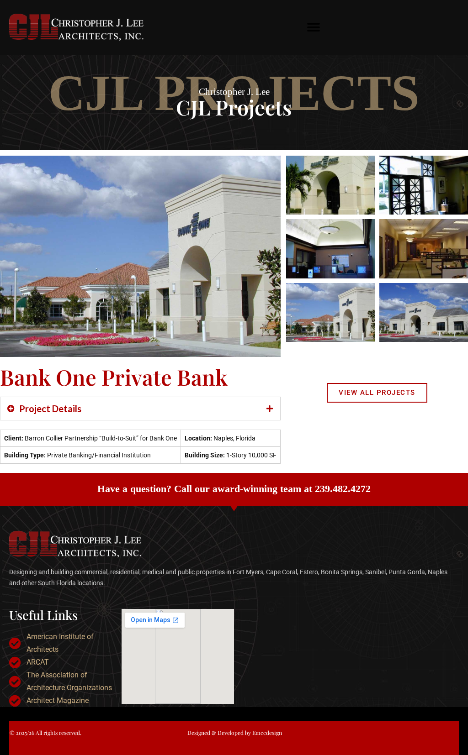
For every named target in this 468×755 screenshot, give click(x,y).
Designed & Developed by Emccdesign (234, 732)
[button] (313, 27)
